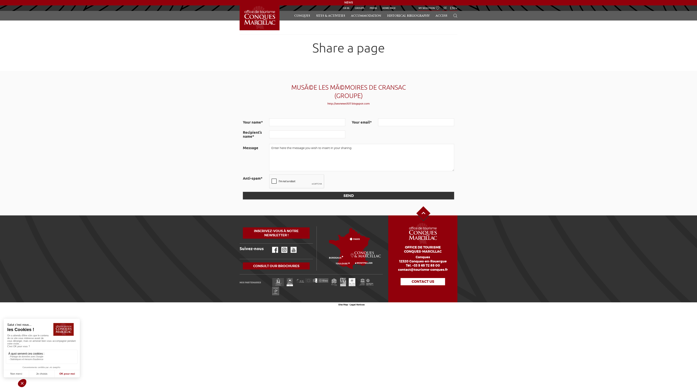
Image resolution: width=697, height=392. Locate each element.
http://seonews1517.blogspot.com (348, 103)
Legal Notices (357, 304)
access (441, 16)
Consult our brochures (276, 266)
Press (373, 8)
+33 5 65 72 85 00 (426, 265)
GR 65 (346, 8)
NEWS (348, 2)
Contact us (423, 281)
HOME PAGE (389, 8)
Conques (302, 16)
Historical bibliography (408, 16)
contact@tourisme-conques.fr (423, 270)
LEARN (240, 5)
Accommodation (366, 16)
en (452, 8)
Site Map (343, 304)
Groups (359, 8)
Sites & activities (330, 16)
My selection (427, 8)
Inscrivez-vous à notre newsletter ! (276, 233)
